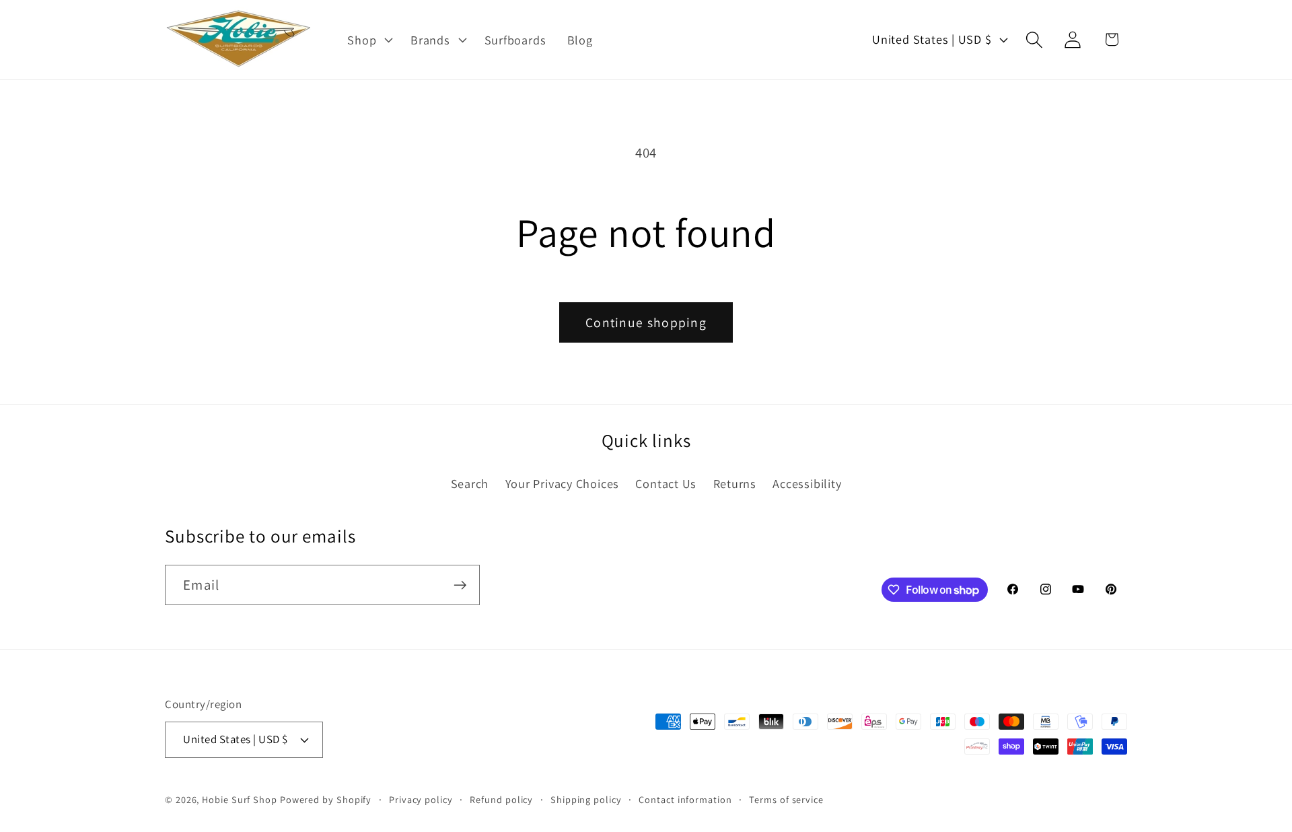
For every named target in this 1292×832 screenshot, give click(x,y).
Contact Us (665, 483)
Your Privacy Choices (562, 483)
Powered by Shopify (325, 799)
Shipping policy (586, 799)
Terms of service (786, 799)
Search (470, 483)
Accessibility (807, 483)
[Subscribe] (460, 585)
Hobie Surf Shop (239, 799)
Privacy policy (421, 799)
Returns (734, 483)
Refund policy (501, 799)
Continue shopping (646, 322)
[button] (368, 40)
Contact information (685, 799)
